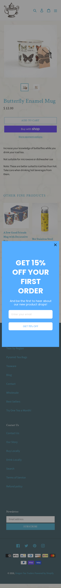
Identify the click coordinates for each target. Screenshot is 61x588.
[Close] (55, 245)
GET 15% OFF (30, 326)
